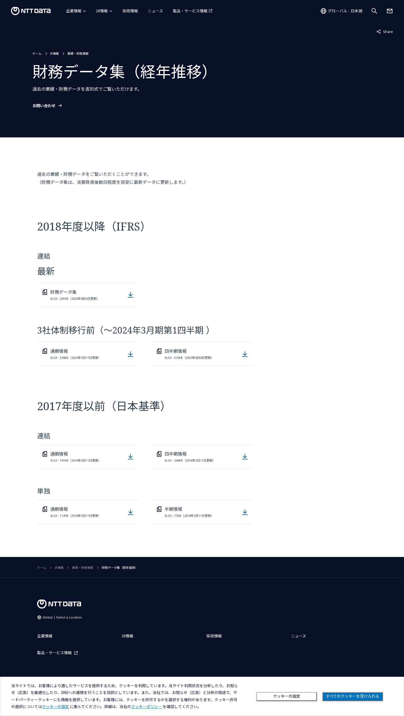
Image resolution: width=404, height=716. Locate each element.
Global (62, 617)
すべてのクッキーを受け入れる (352, 696)
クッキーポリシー (146, 706)
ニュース (155, 10)
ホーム (36, 53)
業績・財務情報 (77, 53)
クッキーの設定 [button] (55, 706)
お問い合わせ (44, 106)
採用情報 (130, 10)
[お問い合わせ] (389, 11)
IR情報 (102, 10)
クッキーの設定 (286, 696)
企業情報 (73, 10)
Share (385, 31)
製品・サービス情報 (190, 10)
